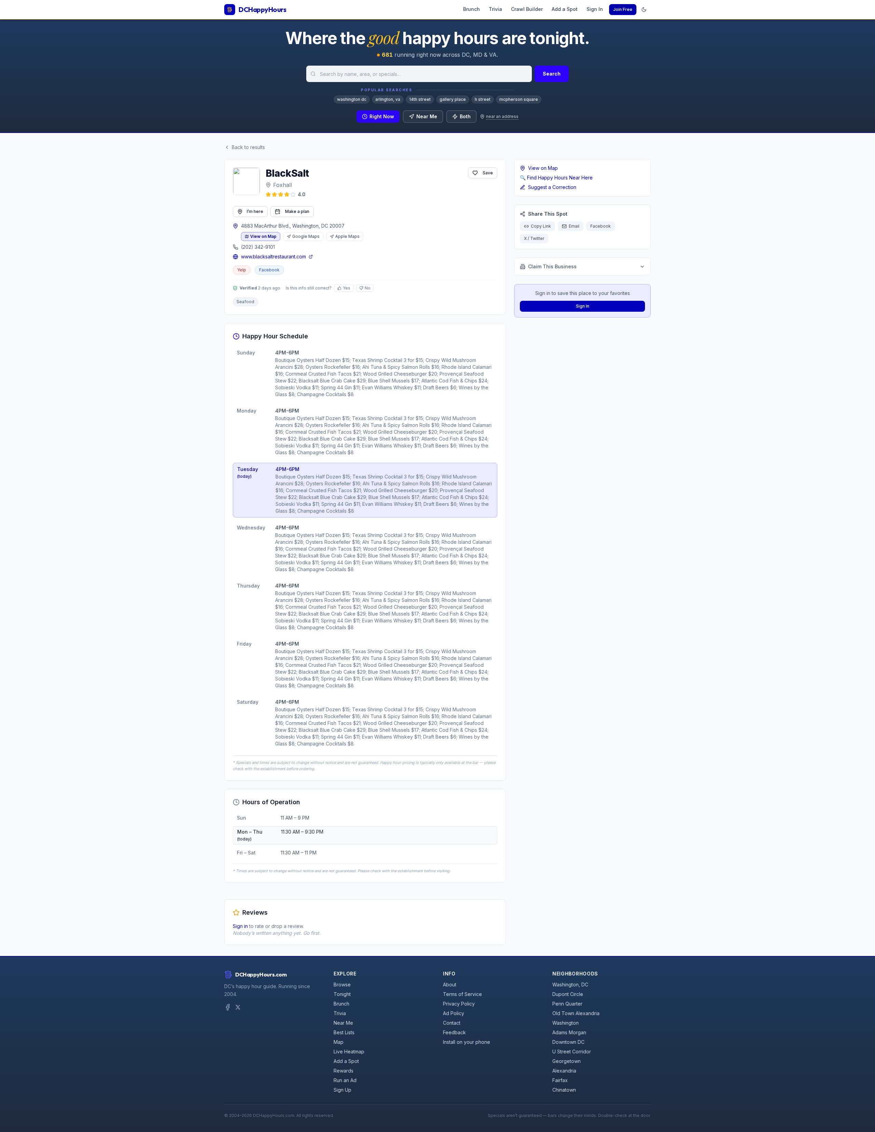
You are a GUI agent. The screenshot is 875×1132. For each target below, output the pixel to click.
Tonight (342, 994)
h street (482, 99)
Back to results (248, 147)
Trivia (495, 9)
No (368, 288)
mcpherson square (518, 99)
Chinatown (564, 1090)
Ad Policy (453, 1013)
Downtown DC (568, 1042)
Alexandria (564, 1071)
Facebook (269, 269)
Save (488, 172)
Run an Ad (345, 1080)
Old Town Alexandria (576, 1013)
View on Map (263, 236)
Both (465, 116)
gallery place (453, 99)
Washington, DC (570, 984)
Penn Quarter (567, 1004)
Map (339, 1042)
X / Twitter (534, 238)
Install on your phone (466, 1042)
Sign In (595, 9)
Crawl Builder (527, 9)
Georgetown (566, 1061)
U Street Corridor (571, 1051)
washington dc (351, 99)
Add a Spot (565, 9)
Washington (565, 1023)
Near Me (426, 116)
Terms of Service (462, 994)
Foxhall (282, 184)
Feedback (454, 1032)
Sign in (240, 926)
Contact (451, 1023)
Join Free (622, 9)
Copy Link (541, 226)
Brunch (471, 9)
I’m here (255, 211)
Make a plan (297, 211)
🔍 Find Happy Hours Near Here (556, 177)
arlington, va (387, 99)
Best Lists (344, 1032)
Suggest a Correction (552, 187)
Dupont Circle (567, 994)
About (449, 984)
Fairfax (560, 1080)
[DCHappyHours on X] (238, 1007)
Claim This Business (552, 266)
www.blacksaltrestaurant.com (273, 256)
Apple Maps (347, 236)
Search (552, 74)
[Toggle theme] (644, 9)
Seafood (245, 301)
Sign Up (342, 1090)
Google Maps (306, 236)
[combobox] (419, 74)
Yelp (241, 269)
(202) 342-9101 (258, 247)
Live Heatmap (349, 1051)
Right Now (381, 116)
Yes (346, 288)
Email (574, 226)
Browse (342, 984)
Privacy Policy (459, 1004)
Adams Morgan (569, 1032)
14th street (420, 99)
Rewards (343, 1071)
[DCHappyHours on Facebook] (227, 1007)
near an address (502, 116)
